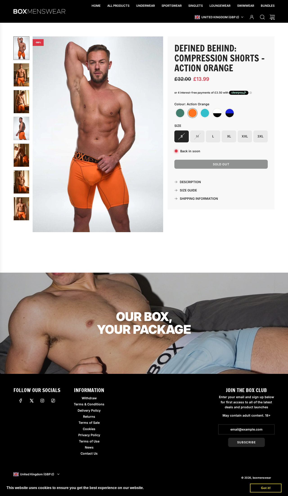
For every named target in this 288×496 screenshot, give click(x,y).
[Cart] (272, 17)
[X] (31, 401)
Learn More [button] (155, 488)
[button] (43, 134)
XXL (245, 136)
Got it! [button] (266, 488)
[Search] (262, 17)
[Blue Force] (229, 113)
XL (229, 136)
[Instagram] (42, 401)
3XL (260, 136)
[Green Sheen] (180, 113)
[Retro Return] (217, 113)
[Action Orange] (192, 113)
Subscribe (246, 442)
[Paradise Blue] (205, 113)
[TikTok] (53, 401)
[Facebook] (21, 401)
